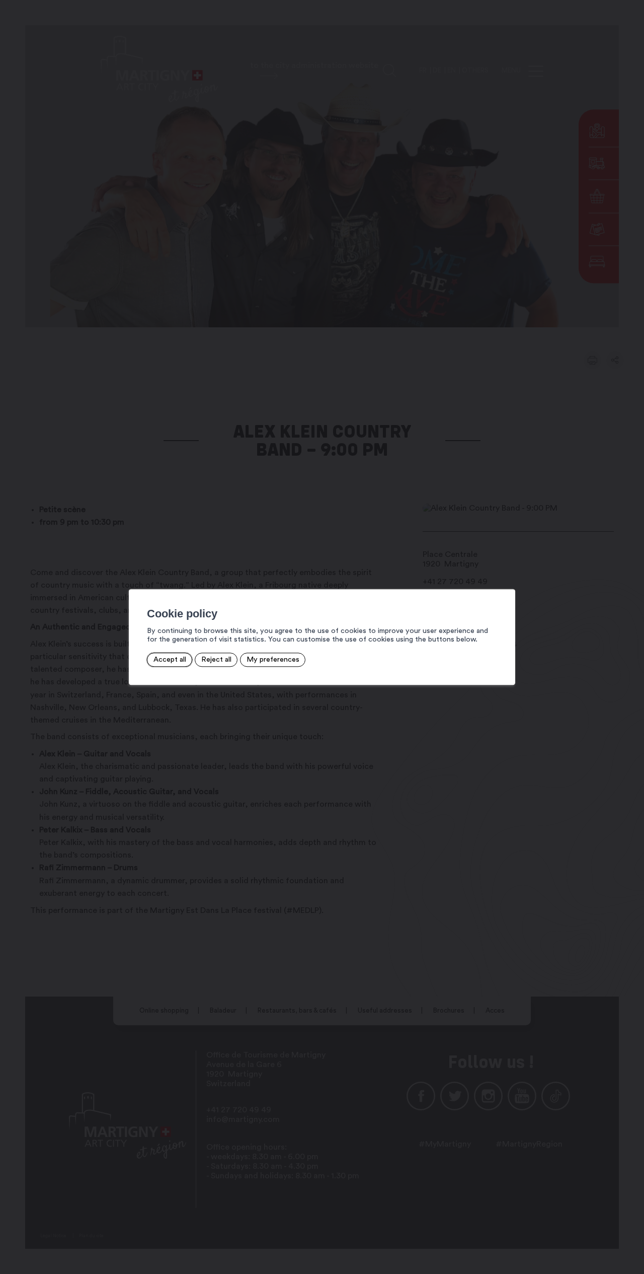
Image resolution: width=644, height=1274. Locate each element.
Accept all (169, 660)
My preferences (273, 660)
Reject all (216, 660)
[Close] (506, 578)
